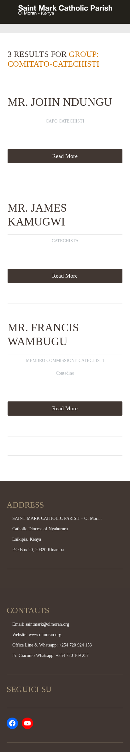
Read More (65, 156)
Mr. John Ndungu (60, 102)
